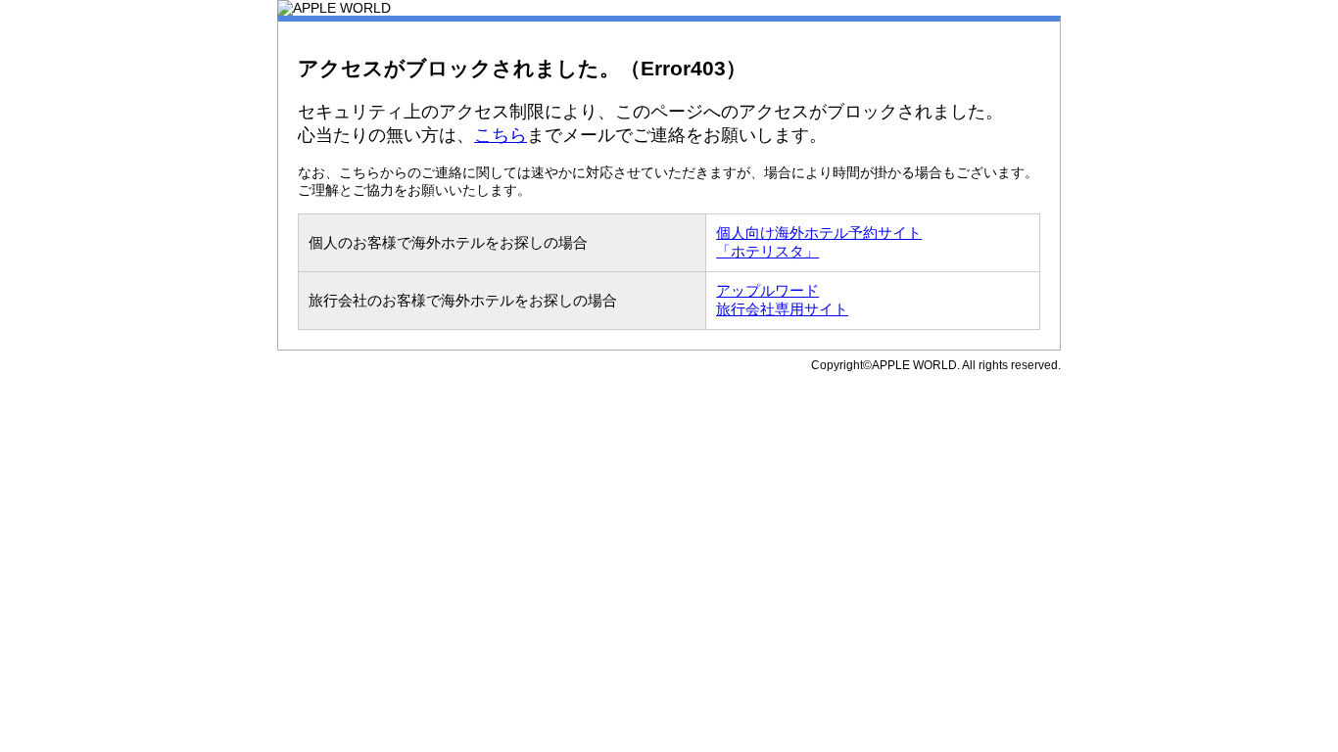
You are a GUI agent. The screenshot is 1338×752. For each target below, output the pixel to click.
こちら (500, 135)
